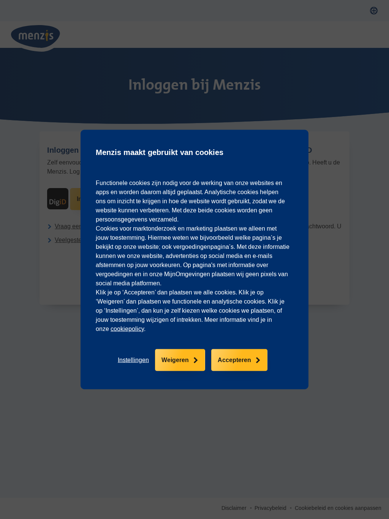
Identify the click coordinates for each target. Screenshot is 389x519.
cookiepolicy (127, 329)
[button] (133, 360)
